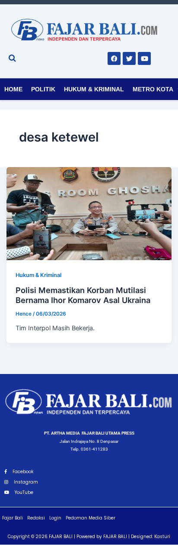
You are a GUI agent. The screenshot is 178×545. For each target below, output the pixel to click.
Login (55, 518)
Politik (43, 89)
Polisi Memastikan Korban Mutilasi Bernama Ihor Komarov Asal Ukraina (83, 295)
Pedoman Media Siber (90, 518)
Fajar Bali (12, 518)
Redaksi (36, 518)
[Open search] (12, 58)
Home (13, 89)
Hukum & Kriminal (94, 89)
